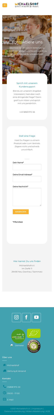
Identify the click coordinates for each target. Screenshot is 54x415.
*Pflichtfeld (18, 222)
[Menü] (4, 5)
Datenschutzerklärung (14, 411)
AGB (48, 411)
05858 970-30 (13, 387)
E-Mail (10, 400)
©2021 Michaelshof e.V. (20, 409)
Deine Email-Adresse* (22, 175)
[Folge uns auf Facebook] (26, 317)
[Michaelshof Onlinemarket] (27, 5)
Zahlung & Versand (16, 371)
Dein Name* (18, 163)
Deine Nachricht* (20, 187)
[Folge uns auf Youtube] (36, 317)
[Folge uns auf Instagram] (16, 317)
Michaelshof (13, 365)
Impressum (37, 409)
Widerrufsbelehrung (35, 411)
